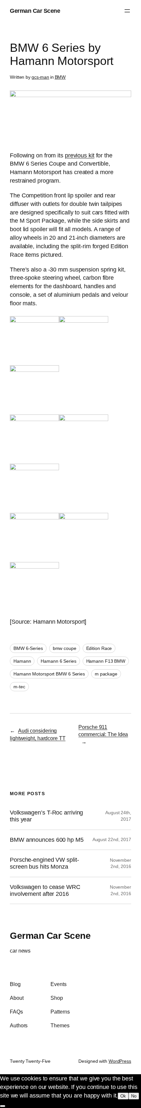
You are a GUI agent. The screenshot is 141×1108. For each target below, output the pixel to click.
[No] (2, 1106)
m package (106, 673)
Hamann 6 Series (58, 661)
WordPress (120, 1061)
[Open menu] (127, 11)
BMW (60, 77)
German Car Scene (35, 10)
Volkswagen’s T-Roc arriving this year (46, 816)
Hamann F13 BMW (106, 661)
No (133, 1096)
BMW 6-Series (28, 648)
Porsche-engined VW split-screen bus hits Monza (44, 863)
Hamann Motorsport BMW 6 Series (49, 673)
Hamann (22, 661)
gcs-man (40, 77)
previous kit (79, 155)
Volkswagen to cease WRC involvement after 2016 (45, 890)
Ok (123, 1096)
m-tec (19, 686)
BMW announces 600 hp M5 (47, 839)
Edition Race (99, 648)
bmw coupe (64, 648)
